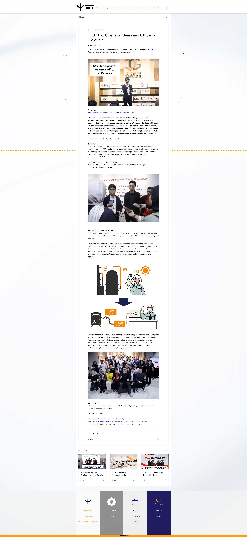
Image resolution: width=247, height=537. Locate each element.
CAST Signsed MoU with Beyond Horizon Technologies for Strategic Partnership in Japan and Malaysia (154, 474)
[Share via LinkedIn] (98, 433)
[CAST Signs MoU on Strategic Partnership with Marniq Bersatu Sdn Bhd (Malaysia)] (92, 461)
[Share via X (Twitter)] (93, 433)
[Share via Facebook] (89, 433)
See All (167, 450)
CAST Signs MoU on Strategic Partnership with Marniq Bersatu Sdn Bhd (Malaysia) (92, 474)
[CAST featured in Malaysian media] (123, 461)
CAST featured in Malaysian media (119, 474)
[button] (166, 17)
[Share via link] (103, 433)
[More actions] (158, 30)
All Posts (81, 17)
